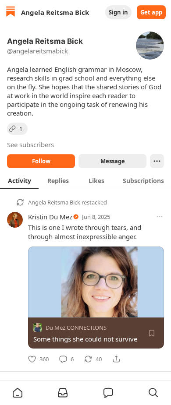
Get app (151, 12)
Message (112, 161)
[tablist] (85, 180)
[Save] (152, 333)
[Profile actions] (157, 161)
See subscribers (30, 144)
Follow (41, 161)
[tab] (19, 180)
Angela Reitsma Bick (54, 202)
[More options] (160, 217)
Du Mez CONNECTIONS (76, 327)
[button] (18, 393)
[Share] (116, 359)
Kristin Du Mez (50, 216)
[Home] (10, 12)
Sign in (118, 12)
